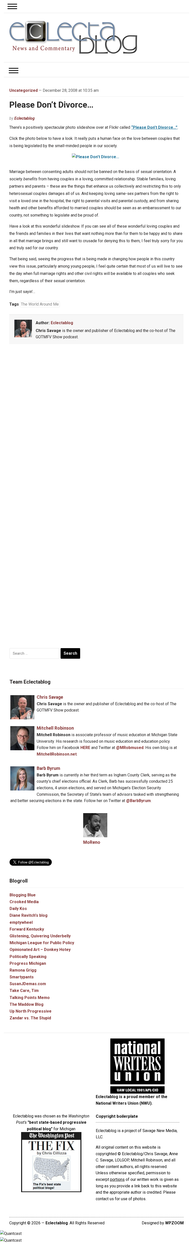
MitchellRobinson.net (57, 754)
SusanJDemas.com (28, 983)
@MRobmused (129, 747)
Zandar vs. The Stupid (30, 1018)
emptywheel (21, 922)
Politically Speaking (28, 956)
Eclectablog (24, 118)
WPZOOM (174, 1223)
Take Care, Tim (24, 990)
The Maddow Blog (26, 1004)
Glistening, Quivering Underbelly (40, 936)
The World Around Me (40, 304)
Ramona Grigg (23, 970)
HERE (85, 747)
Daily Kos (18, 908)
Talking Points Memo (30, 997)
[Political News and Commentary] (73, 37)
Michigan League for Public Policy (42, 942)
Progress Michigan (28, 963)
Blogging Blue (23, 895)
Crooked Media (24, 901)
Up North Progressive (31, 1011)
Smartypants (22, 977)
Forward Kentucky (27, 929)
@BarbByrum (138, 800)
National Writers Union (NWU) (124, 1103)
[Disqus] (96, 422)
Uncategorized (23, 90)
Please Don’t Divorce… (51, 105)
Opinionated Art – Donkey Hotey (40, 949)
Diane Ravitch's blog (28, 915)
